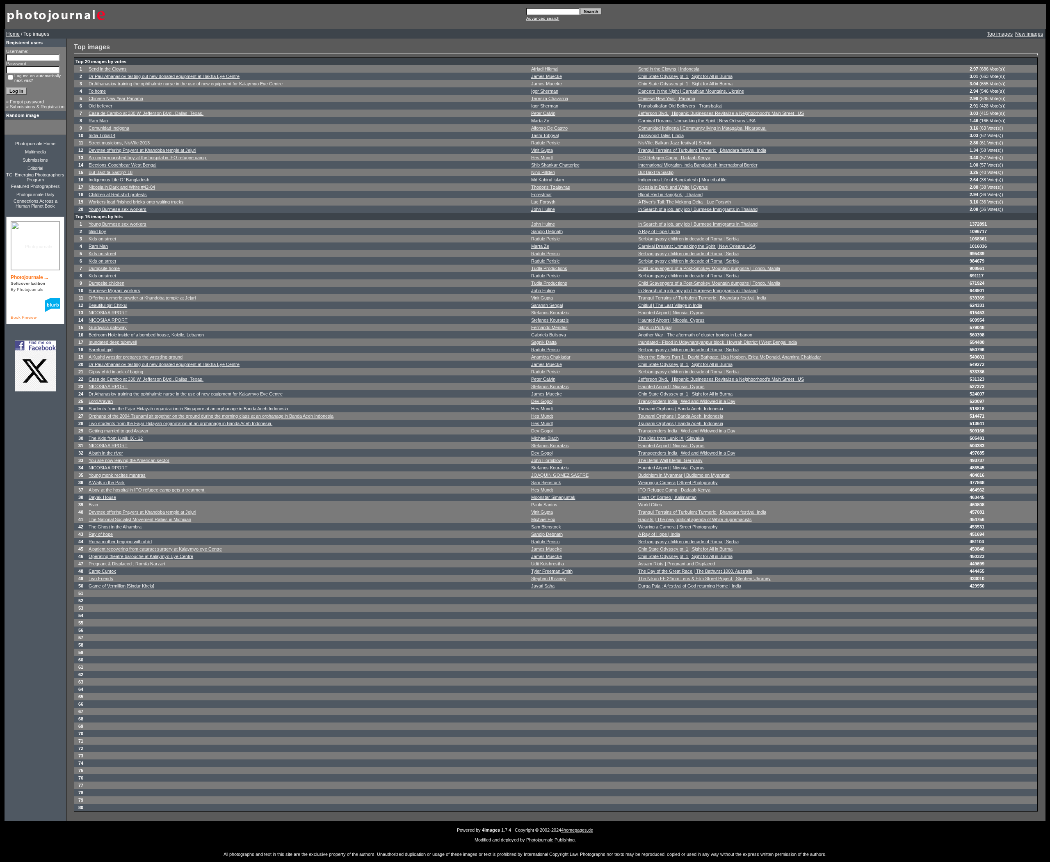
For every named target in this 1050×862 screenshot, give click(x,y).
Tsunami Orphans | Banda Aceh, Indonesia (680, 408)
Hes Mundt (542, 157)
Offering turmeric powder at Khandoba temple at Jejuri (142, 297)
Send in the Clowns (108, 68)
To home (97, 91)
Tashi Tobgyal (545, 135)
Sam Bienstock (546, 482)
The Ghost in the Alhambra (115, 526)
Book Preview (24, 317)
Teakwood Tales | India (661, 135)
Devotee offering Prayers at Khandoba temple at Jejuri (142, 150)
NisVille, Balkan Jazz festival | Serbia (674, 142)
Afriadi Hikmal (544, 68)
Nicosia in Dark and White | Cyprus (673, 187)
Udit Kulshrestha (547, 563)
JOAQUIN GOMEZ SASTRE (560, 475)
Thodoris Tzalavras (550, 187)
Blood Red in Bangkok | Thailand (670, 194)
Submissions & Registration (37, 106)
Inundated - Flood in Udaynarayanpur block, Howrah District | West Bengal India (717, 342)
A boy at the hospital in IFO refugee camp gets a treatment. (147, 489)
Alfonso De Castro (549, 128)
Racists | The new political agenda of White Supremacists (695, 519)
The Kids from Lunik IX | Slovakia (671, 438)
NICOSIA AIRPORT (108, 312)
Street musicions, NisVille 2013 (119, 142)
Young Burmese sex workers (117, 209)
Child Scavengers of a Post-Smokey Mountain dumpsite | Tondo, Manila (709, 268)
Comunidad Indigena (109, 128)
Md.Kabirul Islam (547, 179)
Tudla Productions (549, 268)
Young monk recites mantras (117, 475)
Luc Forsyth (543, 201)
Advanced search (542, 18)
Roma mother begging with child (120, 541)
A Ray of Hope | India (659, 231)
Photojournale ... (29, 277)
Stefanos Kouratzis (550, 312)
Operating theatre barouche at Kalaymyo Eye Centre (141, 556)
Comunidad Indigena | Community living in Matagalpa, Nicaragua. (702, 128)
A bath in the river (106, 452)
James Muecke (546, 76)
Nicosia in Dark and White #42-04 (122, 187)
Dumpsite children (106, 283)
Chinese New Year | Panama (666, 98)
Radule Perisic (545, 142)
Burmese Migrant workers (114, 290)
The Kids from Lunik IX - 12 (116, 438)
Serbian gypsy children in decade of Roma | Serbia (688, 238)
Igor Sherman (544, 91)
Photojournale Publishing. (551, 839)
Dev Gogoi (541, 401)
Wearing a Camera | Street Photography (678, 482)
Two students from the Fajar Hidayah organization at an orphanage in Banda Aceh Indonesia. (180, 423)
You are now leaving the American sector (129, 460)
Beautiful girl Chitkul (108, 305)
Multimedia (35, 151)
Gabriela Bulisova (548, 334)
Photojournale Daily (35, 194)
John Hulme (543, 209)
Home (13, 34)
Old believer (100, 105)
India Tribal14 (102, 135)
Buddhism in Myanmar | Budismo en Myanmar (684, 475)
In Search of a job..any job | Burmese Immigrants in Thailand (698, 209)
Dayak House (102, 497)
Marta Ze (540, 120)
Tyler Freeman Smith (552, 571)
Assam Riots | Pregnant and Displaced (676, 563)
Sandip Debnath (547, 231)
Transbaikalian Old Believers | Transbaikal (680, 105)
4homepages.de (577, 830)
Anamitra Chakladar (551, 356)
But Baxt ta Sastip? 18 (110, 172)
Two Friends (101, 578)
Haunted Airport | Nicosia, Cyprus (671, 312)
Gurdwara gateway (108, 327)
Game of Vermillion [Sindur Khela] (121, 585)
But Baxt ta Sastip (655, 172)
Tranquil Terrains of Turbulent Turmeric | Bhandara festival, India (702, 150)
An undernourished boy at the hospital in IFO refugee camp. (148, 157)
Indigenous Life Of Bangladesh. (120, 179)
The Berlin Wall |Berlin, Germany (670, 460)
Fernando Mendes (549, 327)
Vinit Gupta (542, 150)
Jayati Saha (543, 585)
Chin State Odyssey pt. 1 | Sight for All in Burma (685, 76)
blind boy (97, 231)
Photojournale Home (35, 143)
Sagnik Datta (544, 342)
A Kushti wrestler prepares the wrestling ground (136, 356)
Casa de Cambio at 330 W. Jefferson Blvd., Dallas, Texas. (146, 113)
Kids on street (102, 238)
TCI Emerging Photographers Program (35, 177)
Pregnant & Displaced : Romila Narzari (127, 563)
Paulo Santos (544, 504)
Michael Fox (543, 519)
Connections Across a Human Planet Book (35, 203)
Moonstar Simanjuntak (553, 497)
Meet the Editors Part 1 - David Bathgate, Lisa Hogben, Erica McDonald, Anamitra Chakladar (729, 356)
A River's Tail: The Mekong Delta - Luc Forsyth (684, 201)
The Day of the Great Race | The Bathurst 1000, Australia (695, 571)
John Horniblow (546, 460)
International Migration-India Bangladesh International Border (698, 164)
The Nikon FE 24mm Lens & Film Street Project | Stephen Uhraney (704, 578)
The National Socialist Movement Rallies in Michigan (140, 519)
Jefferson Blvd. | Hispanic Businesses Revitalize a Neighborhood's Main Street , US (721, 113)
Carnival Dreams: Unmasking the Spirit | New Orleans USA (697, 120)
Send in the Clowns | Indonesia (668, 68)
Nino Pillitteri (543, 172)
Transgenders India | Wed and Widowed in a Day (686, 401)
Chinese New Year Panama (116, 98)
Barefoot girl (100, 349)
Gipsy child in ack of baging (116, 371)
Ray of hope (101, 534)
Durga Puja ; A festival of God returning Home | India (689, 585)
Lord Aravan (101, 401)
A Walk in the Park (107, 482)
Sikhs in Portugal (654, 327)
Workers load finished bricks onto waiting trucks (136, 201)
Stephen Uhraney (548, 578)
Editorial (35, 168)
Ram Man (98, 120)
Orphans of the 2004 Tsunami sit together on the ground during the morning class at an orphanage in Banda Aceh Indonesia (211, 416)
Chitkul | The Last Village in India (670, 305)
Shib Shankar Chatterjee (555, 164)
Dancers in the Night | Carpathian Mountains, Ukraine (691, 91)
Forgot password (27, 101)
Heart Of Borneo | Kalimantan (667, 497)
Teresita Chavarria (549, 98)
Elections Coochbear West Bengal (122, 164)
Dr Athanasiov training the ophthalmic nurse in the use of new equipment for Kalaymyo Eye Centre (186, 83)
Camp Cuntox (102, 571)
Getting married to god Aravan (118, 430)
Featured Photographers (35, 186)
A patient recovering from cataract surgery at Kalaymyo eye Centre (155, 548)
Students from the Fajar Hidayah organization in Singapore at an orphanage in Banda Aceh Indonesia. (189, 408)
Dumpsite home (104, 268)
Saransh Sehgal (547, 305)
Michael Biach (545, 438)
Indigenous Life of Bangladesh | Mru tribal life (682, 179)
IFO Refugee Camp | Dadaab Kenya (674, 157)
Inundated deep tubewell (113, 342)
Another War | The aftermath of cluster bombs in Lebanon (695, 334)
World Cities (650, 504)
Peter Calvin (543, 113)
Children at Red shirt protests (118, 194)
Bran (93, 504)
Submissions (35, 160)
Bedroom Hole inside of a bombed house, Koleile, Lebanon (146, 334)
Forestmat (541, 194)
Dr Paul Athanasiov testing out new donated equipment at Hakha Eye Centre (164, 76)
